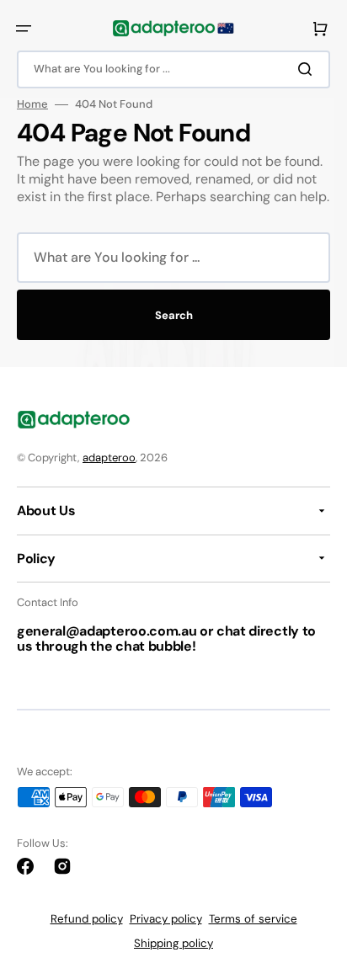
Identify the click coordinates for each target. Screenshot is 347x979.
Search (174, 315)
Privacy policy (166, 919)
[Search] (308, 69)
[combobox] (173, 69)
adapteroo (109, 457)
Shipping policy (173, 943)
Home (32, 104)
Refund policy (87, 919)
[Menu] (23, 28)
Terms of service (253, 919)
